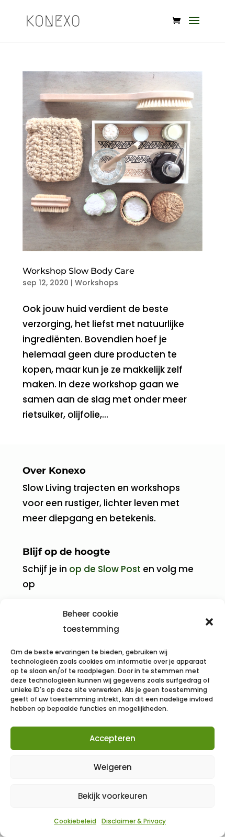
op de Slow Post (105, 569)
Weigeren (113, 767)
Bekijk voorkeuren (113, 795)
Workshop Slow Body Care (78, 271)
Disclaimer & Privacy (134, 821)
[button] (209, 622)
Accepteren (112, 738)
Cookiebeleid (75, 821)
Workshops (96, 282)
